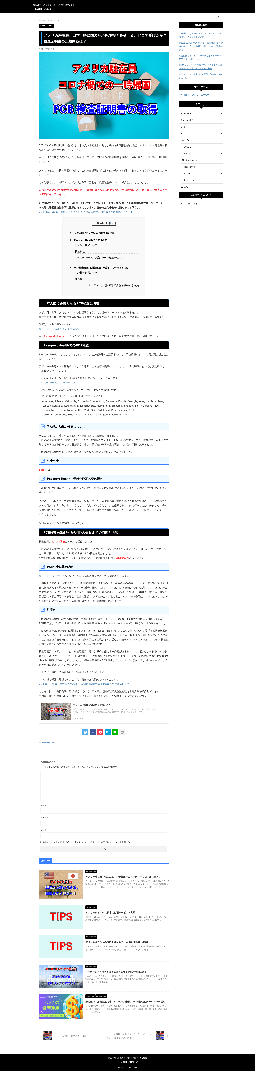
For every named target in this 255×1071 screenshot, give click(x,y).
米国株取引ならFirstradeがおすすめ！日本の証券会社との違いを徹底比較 (201, 35)
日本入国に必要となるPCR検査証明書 (94, 232)
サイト (43, 830)
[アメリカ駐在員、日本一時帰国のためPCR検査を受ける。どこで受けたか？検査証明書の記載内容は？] (108, 732)
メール (44, 817)
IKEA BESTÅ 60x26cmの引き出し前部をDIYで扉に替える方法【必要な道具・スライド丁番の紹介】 (201, 46)
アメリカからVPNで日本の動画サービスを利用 (110, 912)
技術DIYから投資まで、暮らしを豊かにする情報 (127, 1058)
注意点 (78, 278)
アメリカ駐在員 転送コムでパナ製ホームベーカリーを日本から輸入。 (123, 876)
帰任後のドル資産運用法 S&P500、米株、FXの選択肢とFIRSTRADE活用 (125, 1001)
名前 (43, 805)
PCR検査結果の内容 (86, 272)
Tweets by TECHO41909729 (194, 94)
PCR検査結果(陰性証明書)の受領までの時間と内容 (101, 267)
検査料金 (80, 251)
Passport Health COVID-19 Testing (59, 382)
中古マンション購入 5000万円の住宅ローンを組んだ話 (200, 76)
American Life (48, 743)
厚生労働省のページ (50, 575)
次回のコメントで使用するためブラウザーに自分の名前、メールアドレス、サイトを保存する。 (87, 842)
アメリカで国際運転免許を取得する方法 (116, 285)
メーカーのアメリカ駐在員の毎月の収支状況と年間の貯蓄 (116, 971)
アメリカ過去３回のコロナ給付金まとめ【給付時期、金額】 (117, 942)
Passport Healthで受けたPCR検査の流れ (98, 257)
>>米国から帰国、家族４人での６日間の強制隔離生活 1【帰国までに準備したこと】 (86, 683)
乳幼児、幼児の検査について (91, 245)
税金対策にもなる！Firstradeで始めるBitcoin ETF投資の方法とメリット (200, 57)
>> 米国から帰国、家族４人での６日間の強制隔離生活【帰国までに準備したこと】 (86, 211)
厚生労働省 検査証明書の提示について (60, 328)
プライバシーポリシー (191, 204)
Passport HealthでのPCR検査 (90, 240)
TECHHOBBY (42, 9)
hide (112, 223)
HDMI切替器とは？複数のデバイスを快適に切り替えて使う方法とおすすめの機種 (200, 67)
